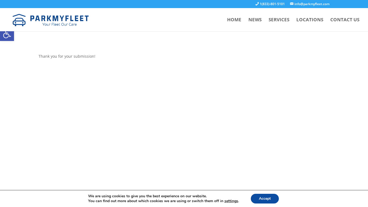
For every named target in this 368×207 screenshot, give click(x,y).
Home (234, 20)
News (255, 20)
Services (279, 20)
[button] (7, 34)
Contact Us (344, 20)
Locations (309, 20)
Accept (265, 198)
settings (231, 201)
